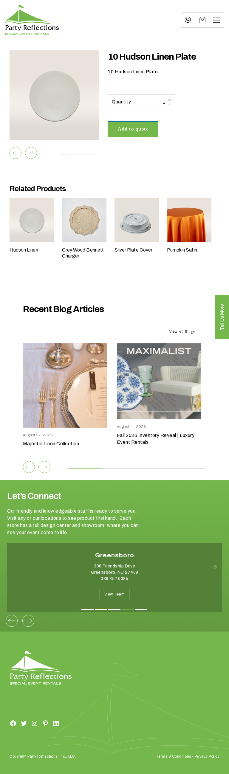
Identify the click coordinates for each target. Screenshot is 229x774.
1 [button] (87, 609)
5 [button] (141, 609)
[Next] (31, 153)
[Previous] (15, 153)
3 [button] (114, 609)
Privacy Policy (207, 756)
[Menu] (217, 20)
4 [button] (128, 609)
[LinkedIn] (56, 723)
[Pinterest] (45, 723)
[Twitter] (23, 723)
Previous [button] (12, 621)
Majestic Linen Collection (51, 443)
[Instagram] (34, 723)
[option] (114, 582)
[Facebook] (13, 723)
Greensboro (114, 555)
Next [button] (28, 621)
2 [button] (101, 609)
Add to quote (133, 129)
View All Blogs (182, 332)
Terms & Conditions (173, 756)
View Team (114, 594)
